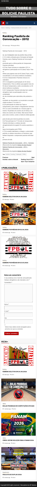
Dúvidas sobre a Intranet (10, 158)
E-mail (6, 311)
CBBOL (4, 403)
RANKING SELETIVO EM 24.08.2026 (15, 196)
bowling (13, 154)
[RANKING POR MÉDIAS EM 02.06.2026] (18, 214)
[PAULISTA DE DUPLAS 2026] (18, 458)
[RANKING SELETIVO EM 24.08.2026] (18, 181)
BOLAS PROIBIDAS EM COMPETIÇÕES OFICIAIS (18, 406)
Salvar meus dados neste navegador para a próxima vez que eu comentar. (18, 328)
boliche (8, 154)
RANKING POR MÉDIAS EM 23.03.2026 (15, 263)
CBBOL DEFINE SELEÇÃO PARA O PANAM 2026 (18, 440)
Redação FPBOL (16, 45)
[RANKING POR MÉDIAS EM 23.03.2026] (18, 247)
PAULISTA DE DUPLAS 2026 (12, 474)
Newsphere (24, 485)
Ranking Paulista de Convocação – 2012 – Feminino (18, 143)
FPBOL (24, 154)
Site (5, 318)
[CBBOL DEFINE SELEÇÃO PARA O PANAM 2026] (18, 424)
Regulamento (6, 472)
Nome (6, 304)
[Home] (3, 23)
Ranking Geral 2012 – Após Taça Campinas (27, 159)
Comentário (8, 282)
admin (12, 199)
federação (18, 154)
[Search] (34, 23)
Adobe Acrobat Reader (24, 145)
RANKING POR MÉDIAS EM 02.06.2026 (15, 229)
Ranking (4, 32)
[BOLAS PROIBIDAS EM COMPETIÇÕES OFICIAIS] (18, 390)
